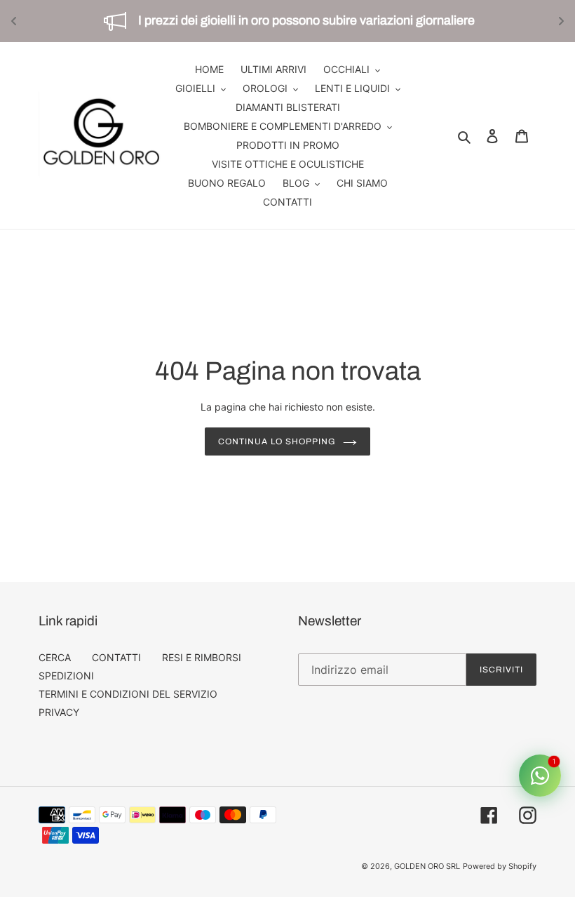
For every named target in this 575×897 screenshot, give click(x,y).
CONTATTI (116, 657)
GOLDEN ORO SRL (427, 866)
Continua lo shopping (276, 441)
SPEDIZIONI (66, 676)
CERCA (55, 657)
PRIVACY (59, 712)
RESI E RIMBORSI (201, 657)
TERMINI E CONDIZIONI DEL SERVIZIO (128, 694)
